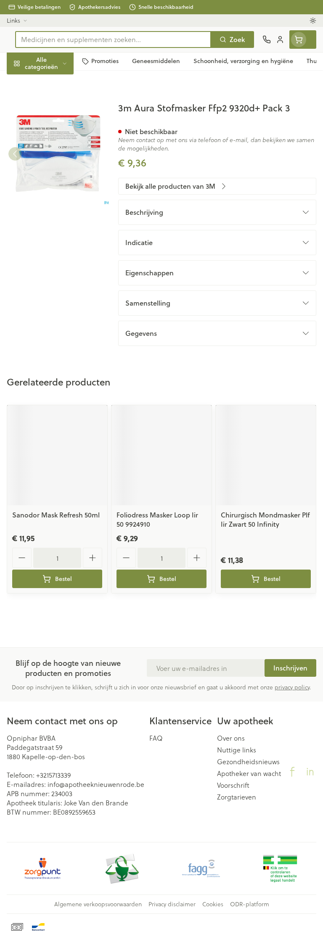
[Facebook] (292, 771)
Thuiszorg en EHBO (54, 220)
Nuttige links (236, 750)
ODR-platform (249, 904)
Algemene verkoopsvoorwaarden (98, 904)
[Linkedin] (310, 771)
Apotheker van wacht (249, 773)
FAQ (156, 738)
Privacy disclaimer (172, 904)
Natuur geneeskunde (54, 200)
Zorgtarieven (236, 797)
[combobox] (113, 39)
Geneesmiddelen (54, 259)
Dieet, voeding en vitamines (54, 130)
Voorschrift (233, 785)
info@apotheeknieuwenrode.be (96, 784)
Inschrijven (290, 668)
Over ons (231, 738)
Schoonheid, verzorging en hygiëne (54, 104)
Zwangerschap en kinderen (54, 157)
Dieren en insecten (54, 240)
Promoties (23, 81)
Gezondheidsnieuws (248, 761)
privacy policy (292, 687)
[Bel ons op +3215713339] (266, 39)
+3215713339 (53, 775)
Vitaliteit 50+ (54, 180)
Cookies (212, 904)
